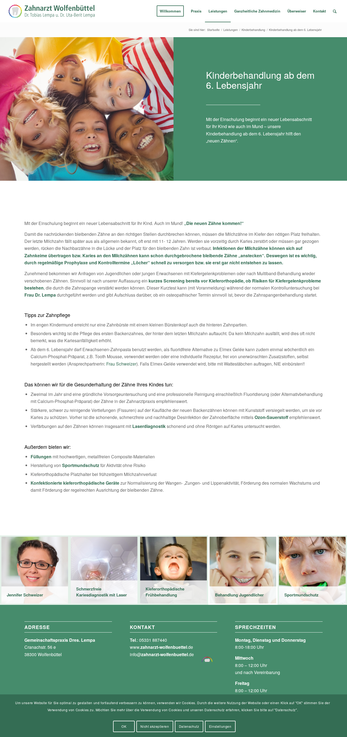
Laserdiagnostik (149, 426)
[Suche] (334, 11)
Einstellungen (220, 726)
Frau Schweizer (121, 364)
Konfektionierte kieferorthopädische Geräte (75, 483)
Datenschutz (189, 726)
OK (123, 726)
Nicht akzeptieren (154, 726)
